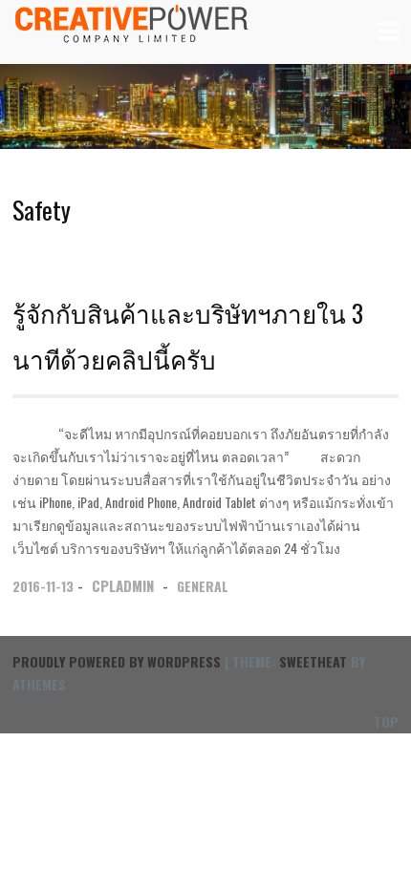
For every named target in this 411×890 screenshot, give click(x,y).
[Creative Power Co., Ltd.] (131, 35)
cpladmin (123, 585)
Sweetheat (313, 661)
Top (386, 721)
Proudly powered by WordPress (116, 661)
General (202, 586)
